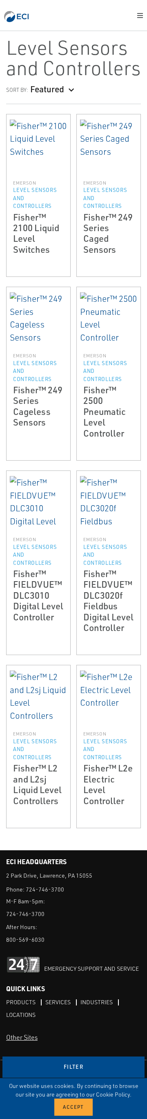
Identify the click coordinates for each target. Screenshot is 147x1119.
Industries (96, 1002)
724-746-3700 (45, 889)
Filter (73, 1066)
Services (58, 1002)
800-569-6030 (25, 939)
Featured (47, 88)
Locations (21, 1014)
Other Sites (22, 1037)
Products (21, 1002)
